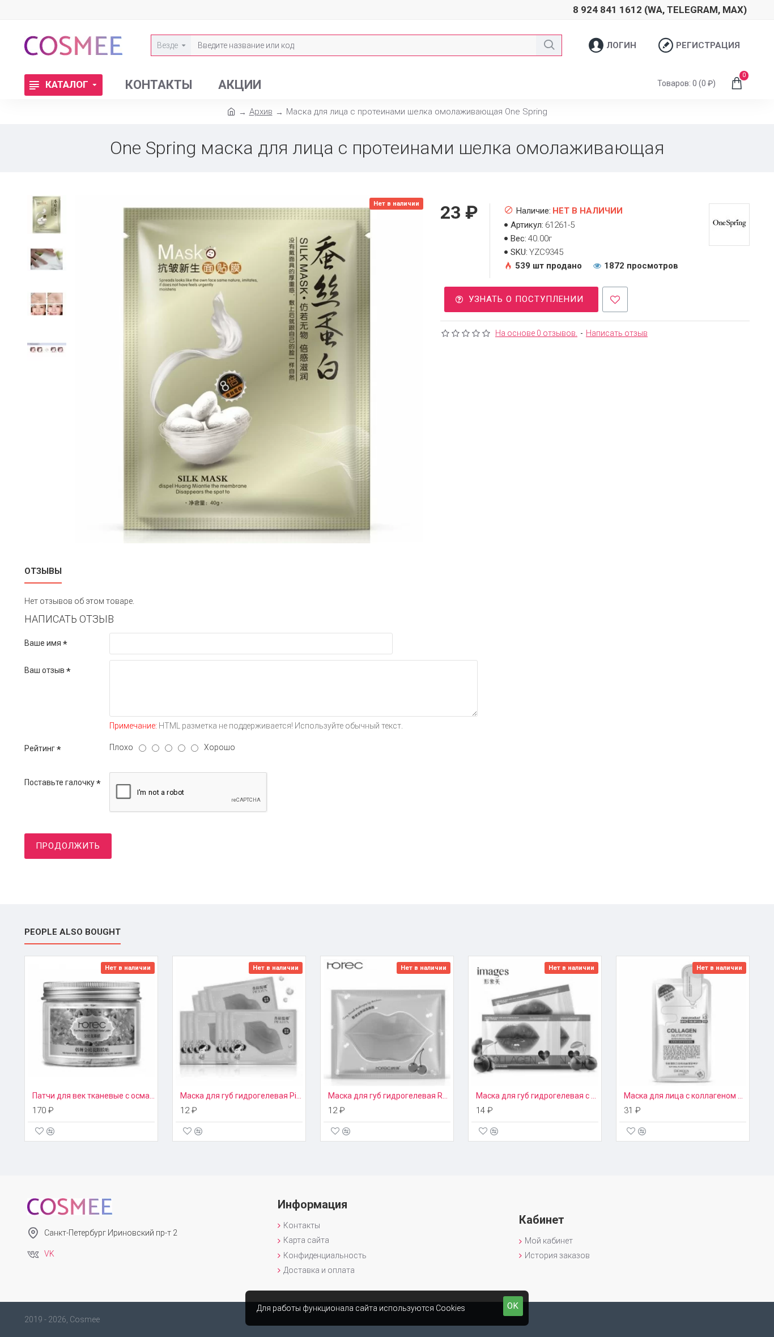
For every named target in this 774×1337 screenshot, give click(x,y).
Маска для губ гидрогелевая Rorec (389, 1095)
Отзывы (43, 571)
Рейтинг (39, 748)
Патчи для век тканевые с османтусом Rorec (93, 1095)
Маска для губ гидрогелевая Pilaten (241, 1095)
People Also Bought (72, 932)
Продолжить (68, 846)
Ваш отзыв (44, 670)
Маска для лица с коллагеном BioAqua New (685, 1095)
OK (513, 1306)
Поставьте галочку (59, 782)
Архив (261, 112)
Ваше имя (42, 643)
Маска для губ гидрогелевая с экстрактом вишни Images (537, 1095)
